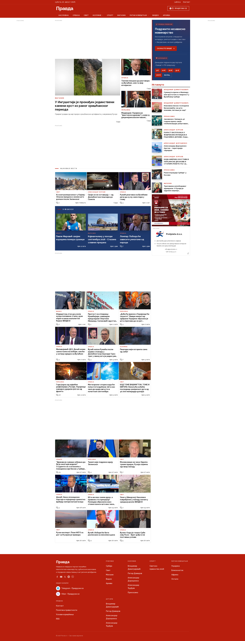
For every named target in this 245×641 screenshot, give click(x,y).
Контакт (186, 2)
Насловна (64, 15)
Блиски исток (177, 570)
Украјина (175, 566)
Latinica (177, 2)
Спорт (110, 15)
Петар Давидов (135, 573)
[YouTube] (61, 577)
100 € (158, 75)
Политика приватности (66, 610)
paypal (167, 75)
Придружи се (181, 8)
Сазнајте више (164, 48)
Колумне (97, 15)
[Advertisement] (27, 60)
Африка (174, 575)
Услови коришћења (65, 614)
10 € (163, 70)
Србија (76, 15)
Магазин (121, 15)
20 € (170, 70)
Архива (166, 15)
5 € (157, 70)
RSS (57, 619)
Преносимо (133, 592)
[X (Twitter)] (65, 577)
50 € (177, 70)
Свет (86, 15)
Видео (155, 15)
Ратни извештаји (138, 15)
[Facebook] (57, 577)
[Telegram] (69, 577)
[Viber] (72, 577)
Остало (174, 579)
